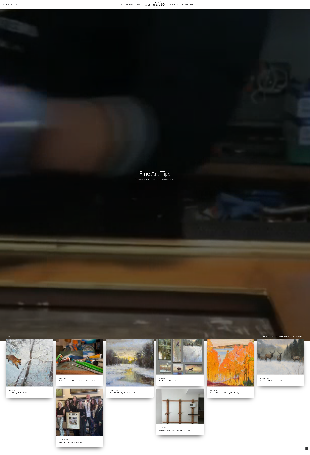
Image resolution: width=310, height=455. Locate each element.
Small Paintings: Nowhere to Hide (18, 393)
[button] (4, 4)
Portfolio (129, 4)
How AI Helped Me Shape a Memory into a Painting (274, 381)
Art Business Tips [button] (268, 336)
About (122, 4)
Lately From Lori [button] (289, 336)
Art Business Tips (95, 342)
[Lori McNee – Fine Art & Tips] (155, 4)
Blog (191, 4)
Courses (137, 4)
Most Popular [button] (300, 336)
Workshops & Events (176, 4)
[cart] (306, 4)
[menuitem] (4, 4)
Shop (186, 4)
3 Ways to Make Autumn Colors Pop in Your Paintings (225, 393)
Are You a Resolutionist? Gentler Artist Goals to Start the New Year (78, 381)
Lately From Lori (37, 342)
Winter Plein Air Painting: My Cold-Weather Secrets (124, 393)
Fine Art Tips (46, 342)
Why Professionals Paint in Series (168, 381)
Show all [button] (8, 336)
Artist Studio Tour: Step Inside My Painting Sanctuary (174, 430)
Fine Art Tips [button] (279, 336)
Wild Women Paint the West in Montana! (71, 442)
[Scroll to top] (306, 448)
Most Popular (196, 342)
